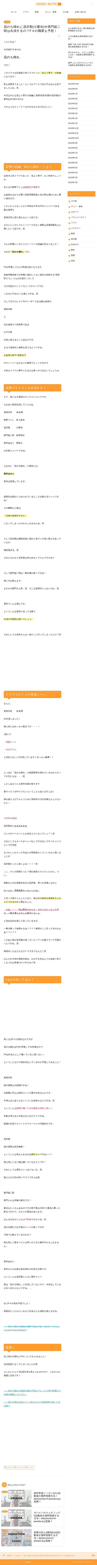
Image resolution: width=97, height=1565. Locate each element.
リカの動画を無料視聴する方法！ (80, 37)
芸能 (73, 255)
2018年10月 (73, 138)
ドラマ (26, 12)
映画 (37, 12)
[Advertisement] (32, 137)
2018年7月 (73, 153)
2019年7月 (73, 94)
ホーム (14, 12)
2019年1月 (73, 123)
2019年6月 (73, 99)
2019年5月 (73, 104)
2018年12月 (73, 128)
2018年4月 (73, 168)
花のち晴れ (19, 1467)
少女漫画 (9, 1467)
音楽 (73, 261)
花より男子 (30, 1467)
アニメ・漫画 (50, 12)
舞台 (73, 250)
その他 (65, 12)
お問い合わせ (80, 12)
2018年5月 (73, 163)
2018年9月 (73, 143)
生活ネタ (75, 244)
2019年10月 (73, 84)
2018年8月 (73, 148)
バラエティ (76, 228)
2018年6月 (73, 158)
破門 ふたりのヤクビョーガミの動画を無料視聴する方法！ (80, 64)
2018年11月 (73, 133)
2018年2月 (73, 177)
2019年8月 (73, 89)
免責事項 (28, 1562)
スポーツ (75, 212)
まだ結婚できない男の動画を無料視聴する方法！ (81, 29)
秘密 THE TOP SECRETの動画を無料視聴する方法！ (80, 45)
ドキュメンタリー (78, 217)
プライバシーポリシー (13, 1562)
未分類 (74, 239)
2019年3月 (73, 113)
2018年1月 (73, 182)
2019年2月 (73, 118)
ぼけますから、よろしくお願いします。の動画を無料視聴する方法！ (81, 54)
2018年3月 (73, 173)
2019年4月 (73, 108)
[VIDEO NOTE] (48, 6)
